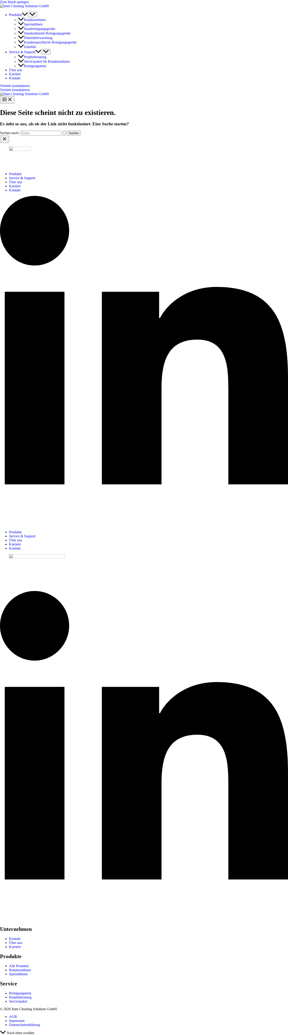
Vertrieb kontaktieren (15, 90)
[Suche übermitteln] (64, 133)
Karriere (15, 74)
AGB (13, 1017)
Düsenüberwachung (38, 38)
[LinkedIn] (144, 524)
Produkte (15, 15)
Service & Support (22, 52)
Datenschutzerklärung (24, 1025)
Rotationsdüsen (35, 20)
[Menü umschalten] (32, 14)
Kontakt (14, 78)
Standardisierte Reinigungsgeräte (47, 33)
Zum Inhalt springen (14, 2)
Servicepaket (18, 1001)
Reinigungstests (35, 66)
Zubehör (30, 47)
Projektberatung (35, 57)
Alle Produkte (19, 966)
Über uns (15, 70)
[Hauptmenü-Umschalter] (7, 99)
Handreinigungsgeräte (39, 29)
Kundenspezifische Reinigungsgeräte (50, 42)
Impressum (17, 1021)
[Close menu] (4, 139)
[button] (25, 15)
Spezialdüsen (33, 24)
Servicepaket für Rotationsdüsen (47, 61)
